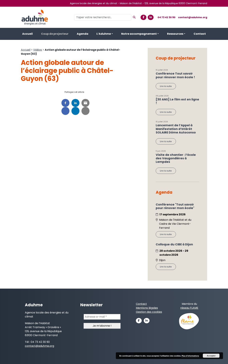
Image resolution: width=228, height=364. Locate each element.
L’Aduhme (103, 34)
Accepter (211, 355)
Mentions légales (147, 308)
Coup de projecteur (54, 34)
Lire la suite (166, 86)
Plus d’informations (190, 355)
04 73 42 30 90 (166, 17)
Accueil (27, 34)
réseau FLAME (189, 308)
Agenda (82, 34)
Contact (200, 34)
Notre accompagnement (139, 34)
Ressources (175, 34)
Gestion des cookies (149, 312)
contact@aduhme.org (192, 17)
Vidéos (37, 50)
